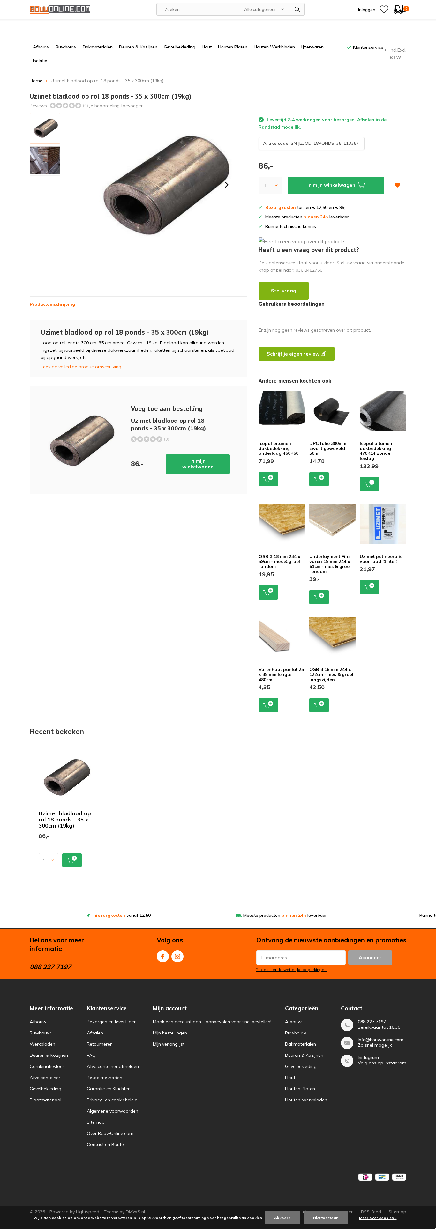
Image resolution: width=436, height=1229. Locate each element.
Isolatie (40, 60)
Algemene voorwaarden (112, 1111)
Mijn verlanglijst (168, 1044)
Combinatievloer (47, 1066)
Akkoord (282, 1217)
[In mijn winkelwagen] (72, 860)
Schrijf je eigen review (294, 354)
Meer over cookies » (378, 1217)
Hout (207, 47)
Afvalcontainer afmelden (113, 1066)
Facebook (163, 956)
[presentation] (226, 184)
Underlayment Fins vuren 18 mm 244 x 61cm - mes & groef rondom (330, 564)
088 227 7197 (372, 1022)
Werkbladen (42, 1044)
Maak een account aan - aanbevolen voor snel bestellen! (212, 1022)
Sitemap (96, 1122)
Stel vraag (283, 291)
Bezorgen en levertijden (112, 1022)
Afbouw (41, 47)
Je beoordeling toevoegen (116, 105)
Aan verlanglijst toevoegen (397, 185)
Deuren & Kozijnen (138, 47)
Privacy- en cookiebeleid (112, 1100)
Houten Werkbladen (274, 47)
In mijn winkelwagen (198, 464)
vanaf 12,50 (122, 915)
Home (36, 81)
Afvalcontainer (45, 1077)
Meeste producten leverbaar (285, 915)
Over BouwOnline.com (110, 1133)
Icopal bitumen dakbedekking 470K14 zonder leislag (376, 450)
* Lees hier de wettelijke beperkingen (291, 969)
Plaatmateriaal (45, 1100)
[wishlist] (384, 9)
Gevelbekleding (179, 47)
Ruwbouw (66, 47)
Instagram (177, 956)
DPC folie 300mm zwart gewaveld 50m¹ (327, 448)
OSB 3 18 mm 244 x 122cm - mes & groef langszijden (331, 674)
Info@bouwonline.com (380, 1039)
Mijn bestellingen (170, 1033)
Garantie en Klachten (109, 1089)
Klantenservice (368, 47)
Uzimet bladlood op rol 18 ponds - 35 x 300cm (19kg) (65, 819)
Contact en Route (105, 1144)
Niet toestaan (325, 1217)
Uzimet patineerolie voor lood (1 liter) (381, 559)
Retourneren (100, 1044)
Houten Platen (232, 47)
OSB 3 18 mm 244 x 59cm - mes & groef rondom (279, 561)
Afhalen (95, 1033)
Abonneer (370, 957)
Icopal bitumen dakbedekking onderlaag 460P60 (278, 448)
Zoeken (297, 9)
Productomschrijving (52, 304)
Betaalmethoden (104, 1077)
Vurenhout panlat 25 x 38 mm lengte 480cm (281, 674)
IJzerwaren (312, 47)
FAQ (91, 1055)
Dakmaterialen (98, 47)
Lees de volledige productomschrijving (81, 367)
